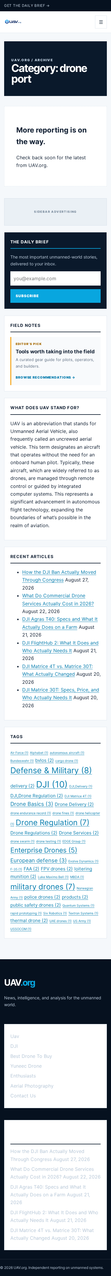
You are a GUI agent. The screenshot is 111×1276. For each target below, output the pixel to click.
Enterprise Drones (43, 850)
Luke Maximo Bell (53, 877)
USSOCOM (20, 929)
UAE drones (60, 921)
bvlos (44, 760)
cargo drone (66, 761)
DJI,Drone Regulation (36, 795)
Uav (14, 1036)
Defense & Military (51, 770)
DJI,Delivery (80, 786)
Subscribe (27, 296)
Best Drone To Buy (31, 1056)
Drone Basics (31, 804)
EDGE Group (74, 841)
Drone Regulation (52, 822)
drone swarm (22, 841)
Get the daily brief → (27, 5)
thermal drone (29, 920)
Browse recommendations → (45, 377)
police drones (42, 897)
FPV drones (57, 869)
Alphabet (39, 753)
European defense (38, 860)
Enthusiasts (23, 1076)
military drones (42, 886)
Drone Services (79, 833)
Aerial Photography (32, 1086)
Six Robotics (55, 913)
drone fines (63, 813)
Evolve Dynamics (83, 861)
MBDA (77, 877)
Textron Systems (83, 913)
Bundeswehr (22, 761)
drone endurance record (30, 813)
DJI (52, 784)
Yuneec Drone (26, 1066)
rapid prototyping (26, 913)
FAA (31, 869)
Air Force (19, 753)
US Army (82, 921)
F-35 (16, 869)
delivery (22, 786)
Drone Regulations (33, 833)
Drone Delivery (74, 804)
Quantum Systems (78, 906)
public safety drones (35, 905)
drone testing (48, 841)
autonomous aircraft (67, 753)
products (75, 897)
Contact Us (23, 1096)
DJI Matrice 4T (78, 796)
